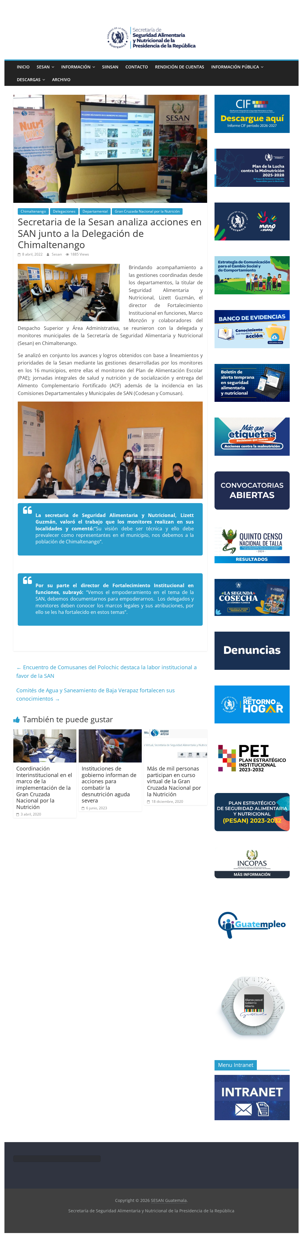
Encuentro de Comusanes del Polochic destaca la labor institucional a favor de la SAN (106, 671)
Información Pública (235, 67)
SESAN (43, 67)
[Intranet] (252, 1078)
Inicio (23, 67)
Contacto (136, 67)
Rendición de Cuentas (179, 67)
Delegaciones (64, 211)
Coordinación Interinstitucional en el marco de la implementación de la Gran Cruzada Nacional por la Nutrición (44, 787)
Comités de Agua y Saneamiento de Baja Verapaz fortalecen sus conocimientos (95, 694)
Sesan (57, 254)
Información (76, 67)
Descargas (29, 79)
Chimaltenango (33, 211)
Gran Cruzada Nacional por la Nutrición (147, 211)
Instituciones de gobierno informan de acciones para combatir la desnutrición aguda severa (109, 784)
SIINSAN (110, 67)
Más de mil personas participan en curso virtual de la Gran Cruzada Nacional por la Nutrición (174, 781)
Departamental (95, 211)
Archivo (61, 79)
